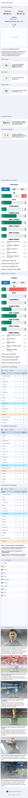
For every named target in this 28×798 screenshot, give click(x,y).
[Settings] (23, 3)
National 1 (11, 370)
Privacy (13, 794)
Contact (18, 794)
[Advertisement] (14, 37)
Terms (9, 794)
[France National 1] (25, 370)
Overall (5, 189)
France (6, 370)
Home (14, 189)
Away (22, 189)
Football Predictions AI (16, 791)
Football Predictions (6, 2)
